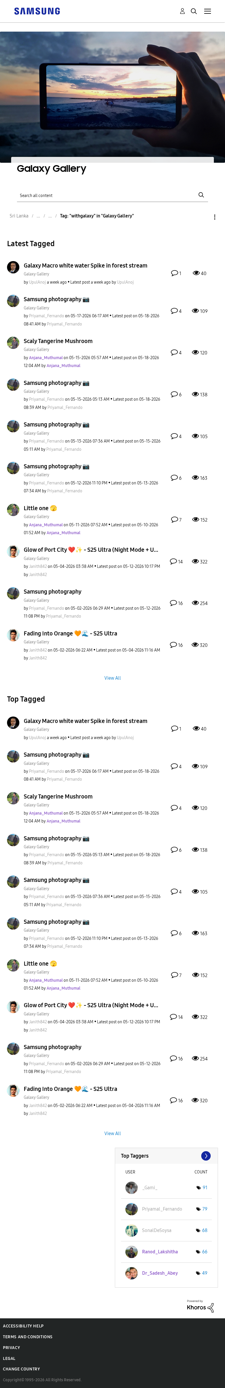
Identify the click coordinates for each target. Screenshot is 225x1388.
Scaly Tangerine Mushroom (58, 341)
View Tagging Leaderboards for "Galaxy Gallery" (166, 1156)
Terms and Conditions (28, 1336)
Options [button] (204, 217)
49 (204, 1273)
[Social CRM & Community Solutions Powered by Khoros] (200, 1306)
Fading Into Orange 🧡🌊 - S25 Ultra (70, 633)
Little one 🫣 (40, 508)
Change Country (21, 1369)
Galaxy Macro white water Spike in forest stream (85, 265)
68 (204, 1230)
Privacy (11, 1347)
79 (204, 1209)
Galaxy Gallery (36, 274)
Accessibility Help (23, 1326)
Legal (9, 1358)
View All (112, 678)
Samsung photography (52, 591)
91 (205, 1187)
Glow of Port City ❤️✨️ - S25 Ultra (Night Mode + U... (91, 549)
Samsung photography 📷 (57, 299)
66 (204, 1252)
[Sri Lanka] (37, 10)
